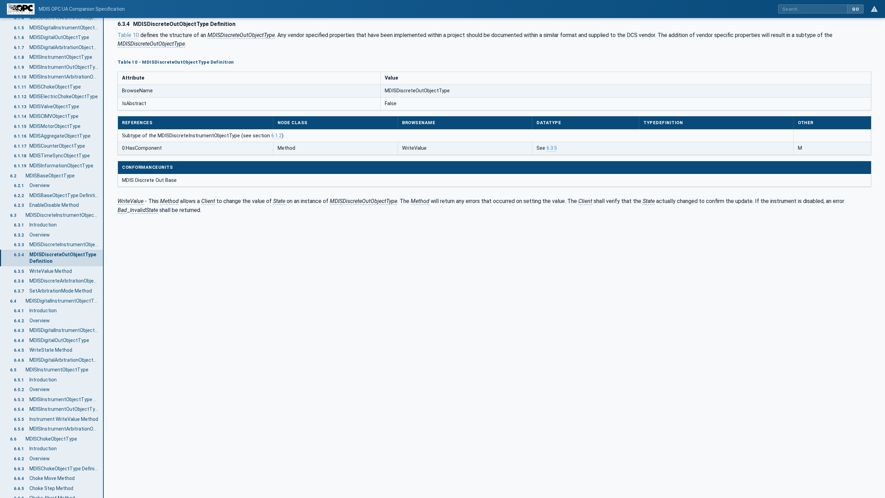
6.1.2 (276, 136)
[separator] (104, 258)
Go (855, 9)
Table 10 (128, 35)
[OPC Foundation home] (21, 9)
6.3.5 (552, 148)
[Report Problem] (874, 9)
